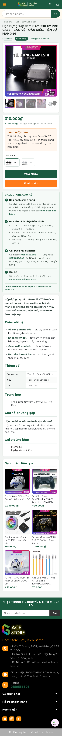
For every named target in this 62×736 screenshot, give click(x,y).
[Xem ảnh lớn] (31, 71)
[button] (9, 70)
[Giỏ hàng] (57, 4)
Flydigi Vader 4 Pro (21, 450)
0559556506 (20, 687)
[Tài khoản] (50, 4)
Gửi (55, 613)
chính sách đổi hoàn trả (22, 279)
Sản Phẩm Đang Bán (26, 22)
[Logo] (14, 629)
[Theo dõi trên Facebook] (18, 718)
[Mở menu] (4, 4)
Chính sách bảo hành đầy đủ (20, 286)
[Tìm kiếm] (55, 14)
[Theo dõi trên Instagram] (12, 718)
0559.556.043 (16, 258)
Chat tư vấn (31, 183)
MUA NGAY (31, 174)
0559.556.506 (28, 254)
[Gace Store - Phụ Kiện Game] (27, 4)
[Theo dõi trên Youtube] (5, 718)
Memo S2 (16, 446)
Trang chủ (7, 22)
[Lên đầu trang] (56, 730)
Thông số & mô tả (39, 38)
